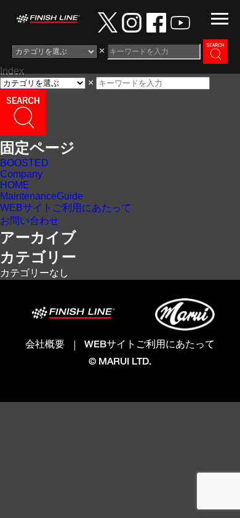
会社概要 (45, 345)
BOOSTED (24, 163)
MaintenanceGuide (41, 196)
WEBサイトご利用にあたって (65, 208)
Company (21, 174)
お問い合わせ (29, 220)
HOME (15, 185)
